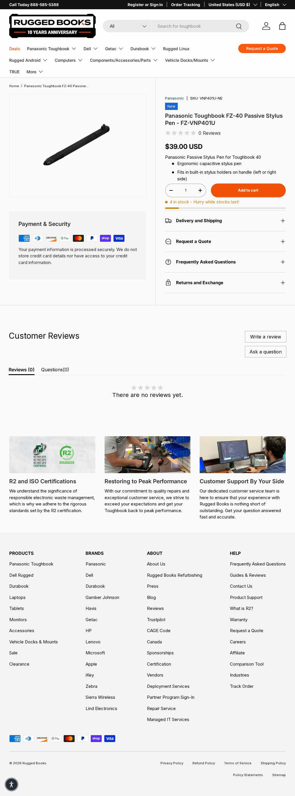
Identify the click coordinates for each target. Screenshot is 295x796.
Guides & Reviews (248, 575)
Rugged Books (34, 763)
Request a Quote (246, 630)
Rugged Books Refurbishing (174, 575)
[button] (11, 784)
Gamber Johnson (102, 597)
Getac (92, 619)
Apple (91, 664)
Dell (89, 575)
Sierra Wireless (100, 697)
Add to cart (248, 190)
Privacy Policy (171, 763)
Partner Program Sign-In (170, 697)
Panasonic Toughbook (31, 564)
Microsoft (95, 652)
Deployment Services (168, 686)
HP (89, 630)
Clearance (19, 664)
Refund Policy (203, 763)
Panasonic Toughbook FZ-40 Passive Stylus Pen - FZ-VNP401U (56, 86)
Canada (154, 642)
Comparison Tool (247, 664)
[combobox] (176, 26)
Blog (151, 597)
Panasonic (174, 98)
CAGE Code (159, 630)
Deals (14, 48)
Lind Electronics (101, 708)
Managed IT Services (168, 719)
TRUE (14, 71)
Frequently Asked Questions (258, 564)
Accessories (21, 630)
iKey (90, 675)
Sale (13, 652)
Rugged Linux (176, 48)
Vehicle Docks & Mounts (33, 642)
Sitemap (279, 775)
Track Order (242, 686)
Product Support (246, 597)
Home (14, 86)
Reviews (155, 608)
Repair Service (161, 708)
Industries (239, 675)
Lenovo (93, 642)
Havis (91, 608)
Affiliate (237, 652)
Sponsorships (160, 652)
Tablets (16, 608)
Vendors (155, 675)
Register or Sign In (145, 4)
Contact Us (241, 586)
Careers (238, 642)
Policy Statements (248, 775)
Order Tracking (185, 4)
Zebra (91, 686)
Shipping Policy (273, 763)
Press (152, 586)
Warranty (238, 619)
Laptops (17, 597)
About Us (156, 564)
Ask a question (265, 352)
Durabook (19, 586)
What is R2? (241, 608)
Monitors (18, 619)
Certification (159, 664)
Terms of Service (237, 763)
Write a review (265, 337)
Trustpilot (156, 619)
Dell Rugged (21, 575)
